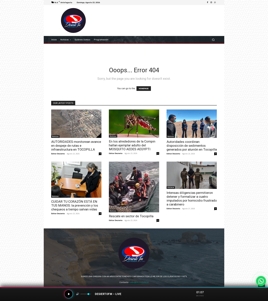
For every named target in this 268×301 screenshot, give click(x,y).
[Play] (68, 294)
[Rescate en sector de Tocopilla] (134, 187)
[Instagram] (211, 2)
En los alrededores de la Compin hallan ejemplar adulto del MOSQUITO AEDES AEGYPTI (132, 145)
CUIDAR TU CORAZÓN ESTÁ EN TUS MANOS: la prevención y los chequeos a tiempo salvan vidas (74, 205)
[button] (213, 39)
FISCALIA (171, 187)
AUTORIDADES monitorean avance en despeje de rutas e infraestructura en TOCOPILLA (76, 145)
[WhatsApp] (215, 2)
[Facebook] (207, 2)
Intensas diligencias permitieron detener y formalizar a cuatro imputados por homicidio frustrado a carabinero (192, 198)
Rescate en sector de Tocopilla (131, 216)
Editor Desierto (58, 153)
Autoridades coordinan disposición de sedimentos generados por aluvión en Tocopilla (192, 145)
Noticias (55, 136)
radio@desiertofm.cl (139, 282)
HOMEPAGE (144, 88)
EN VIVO (200, 296)
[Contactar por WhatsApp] (261, 280)
